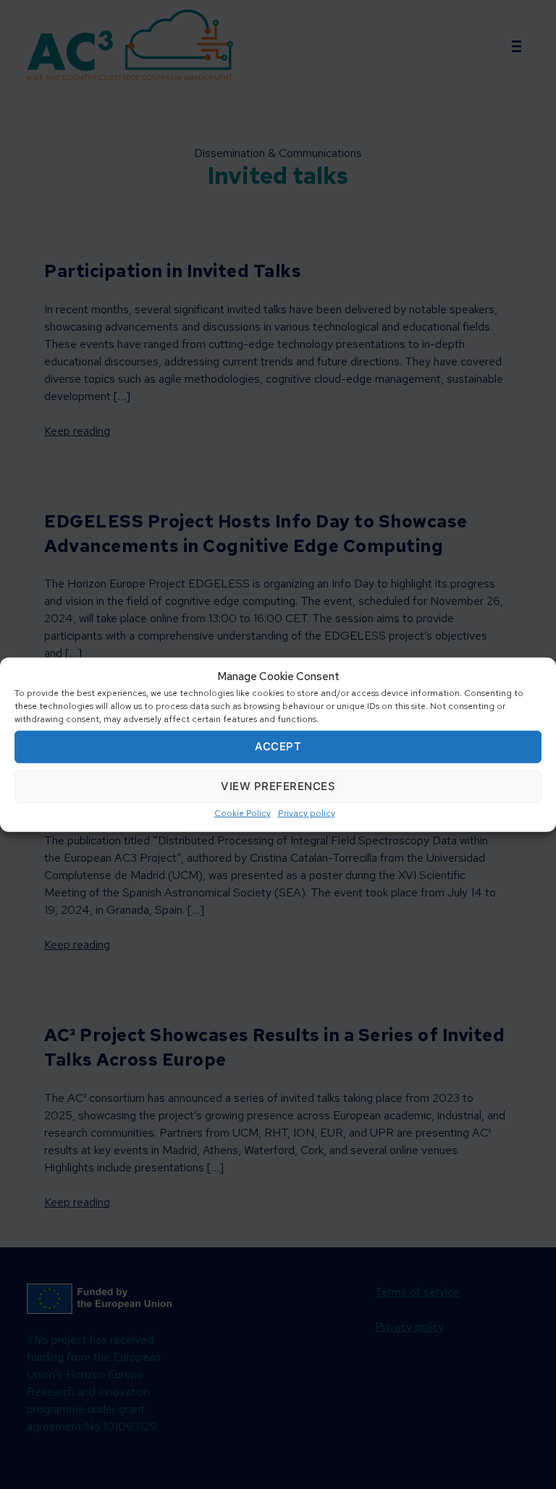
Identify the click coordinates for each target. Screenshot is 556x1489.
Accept (278, 746)
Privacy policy (306, 812)
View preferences (278, 786)
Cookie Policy (242, 812)
